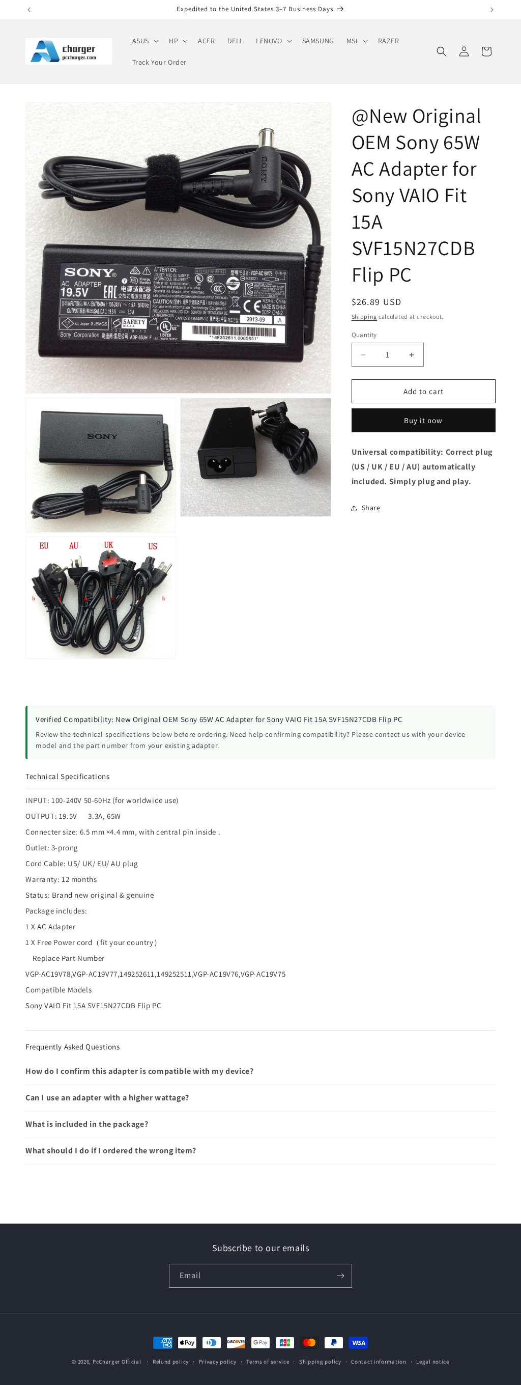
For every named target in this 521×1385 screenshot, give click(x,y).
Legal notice (432, 1361)
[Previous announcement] (29, 9)
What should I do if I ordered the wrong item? (110, 1150)
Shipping (365, 316)
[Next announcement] (492, 9)
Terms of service (267, 1361)
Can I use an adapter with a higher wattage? (107, 1097)
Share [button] (371, 507)
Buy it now (423, 420)
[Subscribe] (340, 1276)
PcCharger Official (117, 1361)
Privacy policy (218, 1361)
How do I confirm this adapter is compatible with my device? (139, 1071)
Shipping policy (320, 1361)
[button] (144, 40)
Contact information (378, 1361)
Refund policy (171, 1361)
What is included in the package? (86, 1124)
